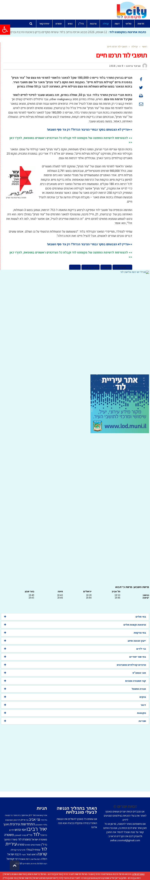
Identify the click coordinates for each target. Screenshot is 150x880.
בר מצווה (8, 815)
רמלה (44, 859)
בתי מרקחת (140, 632)
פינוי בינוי (21, 849)
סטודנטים (35, 844)
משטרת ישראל (39, 839)
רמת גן (137, 877)
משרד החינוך (10, 839)
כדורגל (43, 835)
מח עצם (75, 267)
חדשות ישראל (25, 877)
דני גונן (16, 819)
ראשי (144, 46)
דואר (143, 705)
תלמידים (26, 863)
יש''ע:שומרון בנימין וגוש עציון (102, 877)
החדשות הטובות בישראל (15, 874)
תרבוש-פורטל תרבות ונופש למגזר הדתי (113, 874)
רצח (45, 863)
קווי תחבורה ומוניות (135, 681)
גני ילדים (141, 648)
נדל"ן (5, 877)
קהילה (134, 46)
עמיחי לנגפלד (33, 849)
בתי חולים (141, 616)
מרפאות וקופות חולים (134, 624)
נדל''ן (44, 844)
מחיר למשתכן (20, 835)
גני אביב (34, 819)
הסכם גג (39, 824)
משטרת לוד (24, 839)
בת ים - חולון (127, 877)
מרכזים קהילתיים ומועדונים (131, 665)
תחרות (40, 863)
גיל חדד (44, 820)
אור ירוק (32, 815)
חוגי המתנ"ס (139, 673)
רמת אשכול (24, 859)
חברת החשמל (139, 689)
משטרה (9, 834)
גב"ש (118, 877)
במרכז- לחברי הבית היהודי (75, 877)
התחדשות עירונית (22, 824)
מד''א (29, 835)
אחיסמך (24, 815)
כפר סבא (13, 877)
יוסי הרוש (20, 829)
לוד (36, 834)
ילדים (11, 830)
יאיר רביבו (37, 828)
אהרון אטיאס (41, 815)
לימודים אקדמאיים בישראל (45, 877)
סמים (27, 844)
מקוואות (141, 713)
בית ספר (17, 815)
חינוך (6, 824)
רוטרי (23, 854)
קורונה (42, 854)
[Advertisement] (75, 324)
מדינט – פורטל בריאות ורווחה (41, 874)
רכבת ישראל (14, 854)
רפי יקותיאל (12, 859)
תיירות (33, 863)
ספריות (142, 721)
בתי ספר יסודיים (137, 656)
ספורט (21, 844)
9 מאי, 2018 (116, 66)
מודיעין (58, 874)
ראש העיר (31, 854)
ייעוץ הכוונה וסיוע (137, 640)
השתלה (106, 267)
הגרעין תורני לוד (122, 267)
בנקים (142, 697)
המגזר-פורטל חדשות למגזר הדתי (78, 874)
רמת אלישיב (35, 859)
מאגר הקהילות (90, 267)
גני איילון (24, 819)
